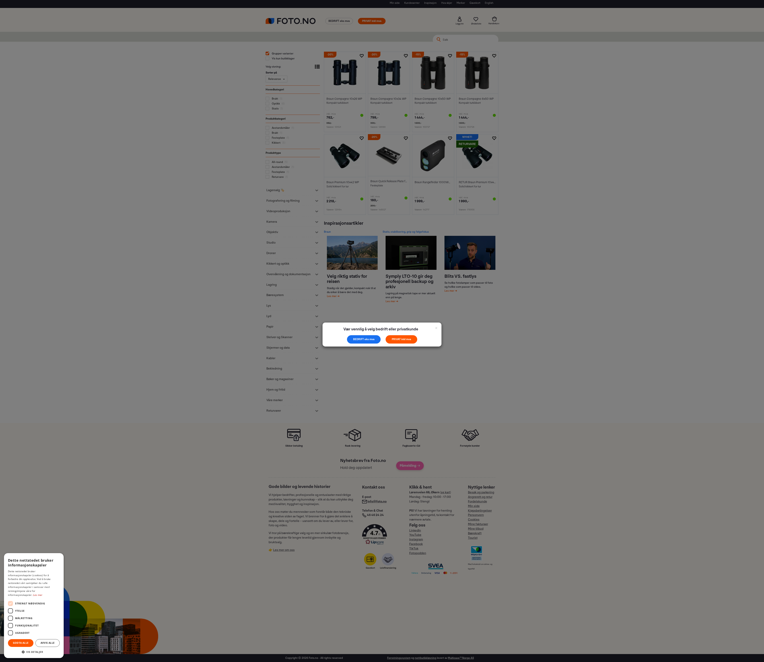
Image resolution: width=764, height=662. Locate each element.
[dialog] (34, 605)
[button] (34, 651)
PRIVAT (396, 339)
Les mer (37, 595)
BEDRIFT (358, 339)
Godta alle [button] (21, 643)
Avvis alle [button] (48, 643)
